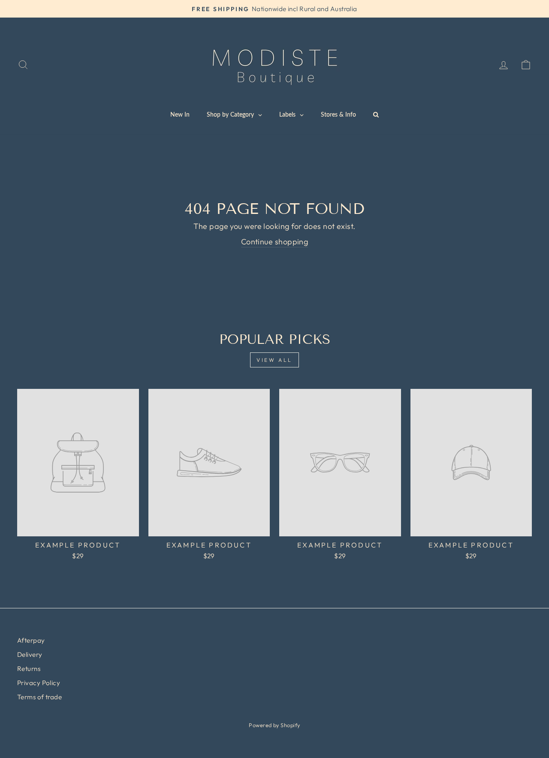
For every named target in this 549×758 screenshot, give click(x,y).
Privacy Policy (38, 683)
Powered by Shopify (274, 725)
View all (274, 360)
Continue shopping (274, 242)
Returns (28, 669)
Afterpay (31, 640)
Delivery (29, 654)
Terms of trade (39, 697)
